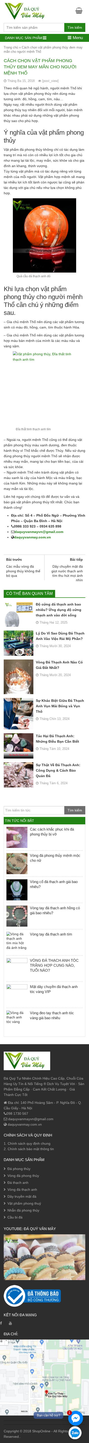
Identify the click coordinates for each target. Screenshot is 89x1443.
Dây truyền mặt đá (21, 1196)
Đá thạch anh (17, 1183)
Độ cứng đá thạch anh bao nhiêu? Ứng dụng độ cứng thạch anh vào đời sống (58, 609)
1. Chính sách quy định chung (27, 1143)
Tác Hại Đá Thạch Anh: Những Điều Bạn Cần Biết (57, 738)
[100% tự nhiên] (27, 11)
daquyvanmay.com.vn (32, 537)
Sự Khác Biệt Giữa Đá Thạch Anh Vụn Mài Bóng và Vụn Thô (60, 706)
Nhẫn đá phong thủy (23, 1210)
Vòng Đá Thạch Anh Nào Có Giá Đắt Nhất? (59, 665)
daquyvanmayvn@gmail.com (39, 532)
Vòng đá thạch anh (22, 1189)
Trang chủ (11, 47)
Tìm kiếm (74, 27)
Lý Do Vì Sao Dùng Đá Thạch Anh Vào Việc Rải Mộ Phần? (60, 636)
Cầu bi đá (14, 1217)
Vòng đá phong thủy (23, 1176)
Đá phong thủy (18, 1169)
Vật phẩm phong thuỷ (24, 1203)
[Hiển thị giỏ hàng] (80, 10)
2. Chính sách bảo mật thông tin (29, 1149)
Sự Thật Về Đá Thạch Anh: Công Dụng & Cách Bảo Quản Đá (58, 770)
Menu (77, 37)
